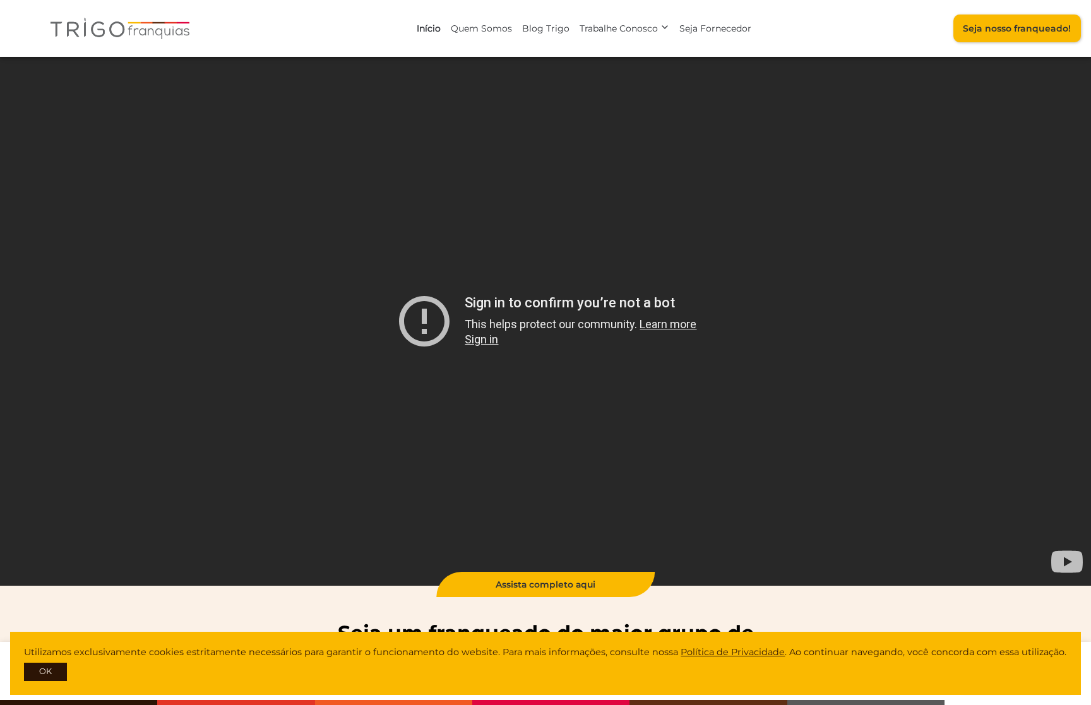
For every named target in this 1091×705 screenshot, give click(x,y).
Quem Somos (481, 28)
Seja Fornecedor (715, 28)
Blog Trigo (545, 28)
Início (429, 28)
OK (45, 671)
